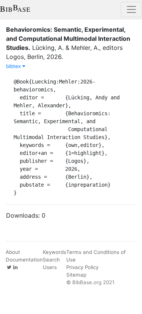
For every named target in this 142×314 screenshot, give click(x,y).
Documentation (24, 260)
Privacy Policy (82, 267)
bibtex (14, 66)
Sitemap (76, 275)
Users (50, 267)
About (13, 252)
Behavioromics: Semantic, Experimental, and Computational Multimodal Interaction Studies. (68, 38)
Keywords (54, 252)
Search (51, 260)
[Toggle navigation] (131, 9)
